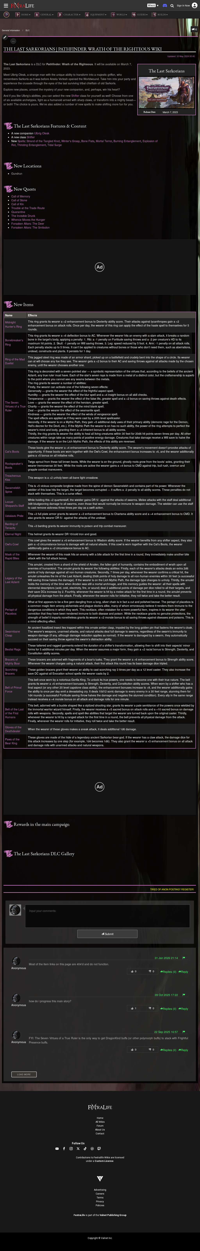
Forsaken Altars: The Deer (27, 223)
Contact (100, 1133)
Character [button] (71, 14)
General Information (11, 30)
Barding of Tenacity (11, 526)
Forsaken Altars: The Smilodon (30, 227)
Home (100, 1118)
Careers (100, 1193)
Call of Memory (20, 196)
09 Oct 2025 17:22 (166, 995)
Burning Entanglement (127, 141)
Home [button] (25, 14)
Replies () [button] (169, 972)
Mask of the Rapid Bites (12, 556)
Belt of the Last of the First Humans (14, 713)
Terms (100, 1197)
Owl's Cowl (12, 544)
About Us (100, 1129)
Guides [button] (141, 14)
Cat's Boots (12, 451)
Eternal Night (13, 534)
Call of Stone (19, 200)
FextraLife (79, 1215)
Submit (108, 934)
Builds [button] (161, 14)
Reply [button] (184, 972)
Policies (100, 1205)
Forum (100, 1125)
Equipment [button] (97, 14)
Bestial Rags (13, 649)
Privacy (100, 1201)
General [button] (46, 14)
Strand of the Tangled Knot (43, 141)
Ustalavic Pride (14, 516)
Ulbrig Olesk (41, 133)
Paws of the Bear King (12, 741)
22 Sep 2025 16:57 (166, 1032)
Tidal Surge (54, 145)
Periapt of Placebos (11, 611)
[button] (153, 5)
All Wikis (100, 1122)
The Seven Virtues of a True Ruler (15, 406)
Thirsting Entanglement (31, 145)
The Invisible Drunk (23, 216)
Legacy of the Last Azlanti (13, 580)
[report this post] (183, 958)
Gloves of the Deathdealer (13, 729)
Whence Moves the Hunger (28, 220)
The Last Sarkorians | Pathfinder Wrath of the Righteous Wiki (83, 49)
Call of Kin (17, 204)
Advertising (100, 1190)
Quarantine (18, 212)
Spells (21, 141)
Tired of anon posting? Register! (172, 889)
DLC (27, 30)
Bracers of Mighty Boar (12, 661)
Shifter (75, 96)
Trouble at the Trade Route (28, 208)
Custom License (104, 1161)
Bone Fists (87, 141)
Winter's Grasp (70, 141)
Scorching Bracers (11, 671)
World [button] (120, 14)
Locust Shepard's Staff (14, 504)
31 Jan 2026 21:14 (166, 958)
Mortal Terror (104, 141)
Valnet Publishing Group (113, 1215)
